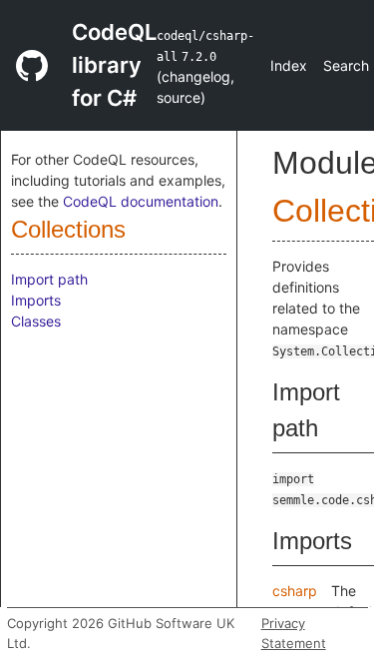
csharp (294, 590)
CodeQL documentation (140, 201)
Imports (36, 300)
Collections (68, 229)
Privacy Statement (293, 633)
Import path (49, 279)
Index (288, 65)
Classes (36, 321)
